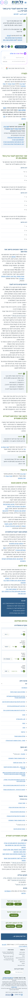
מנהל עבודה (8, 476)
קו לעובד (23, 732)
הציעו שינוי (14, 915)
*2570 (6, 646)
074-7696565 (7, 659)
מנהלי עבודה (11, 84)
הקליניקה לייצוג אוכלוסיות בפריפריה (16, 706)
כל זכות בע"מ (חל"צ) (8, 977)
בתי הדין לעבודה (21, 824)
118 (6, 634)
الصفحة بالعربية (23, 14)
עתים (24, 727)
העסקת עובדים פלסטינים (16, 543)
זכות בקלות (17, 754)
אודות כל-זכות (22, 952)
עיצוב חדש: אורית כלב (9, 958)
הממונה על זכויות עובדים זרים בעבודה (16, 816)
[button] (25, 2)
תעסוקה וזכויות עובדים (18, 611)
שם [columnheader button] (26, 684)
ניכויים (14, 257)
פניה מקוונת (14, 671)
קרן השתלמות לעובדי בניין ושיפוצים (15, 608)
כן (18, 904)
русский (16, 14)
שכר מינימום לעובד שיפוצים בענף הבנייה (13, 142)
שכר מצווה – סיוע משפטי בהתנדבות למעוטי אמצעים (14, 767)
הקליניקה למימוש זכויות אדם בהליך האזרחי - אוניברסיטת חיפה (14, 780)
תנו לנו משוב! (22, 961)
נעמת (23, 723)
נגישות (23, 956)
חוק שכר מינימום (21, 884)
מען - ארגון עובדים (20, 719)
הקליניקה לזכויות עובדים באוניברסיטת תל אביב (13, 702)
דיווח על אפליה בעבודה (23, 654)
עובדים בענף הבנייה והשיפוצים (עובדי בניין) (13, 603)
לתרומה (23, 963)
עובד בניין (23, 474)
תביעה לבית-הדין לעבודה (12, 526)
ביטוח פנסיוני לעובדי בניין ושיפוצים (15, 606)
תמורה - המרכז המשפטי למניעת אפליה (15, 740)
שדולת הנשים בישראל (19, 736)
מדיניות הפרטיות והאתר (20, 958)
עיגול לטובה (10, 926)
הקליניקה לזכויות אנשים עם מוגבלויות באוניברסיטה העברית (16, 696)
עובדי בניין (22, 84)
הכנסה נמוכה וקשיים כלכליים (17, 613)
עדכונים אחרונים (21, 959)
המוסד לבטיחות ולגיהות (19, 829)
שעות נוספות (20, 276)
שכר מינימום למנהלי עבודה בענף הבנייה (14, 144)
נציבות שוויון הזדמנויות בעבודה (17, 812)
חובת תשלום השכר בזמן (9, 40)
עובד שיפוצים (22, 478)
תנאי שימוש (5, 61)
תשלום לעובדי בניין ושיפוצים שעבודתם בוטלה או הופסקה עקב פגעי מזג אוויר (14, 591)
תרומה (19, 926)
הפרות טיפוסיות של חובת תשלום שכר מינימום (13, 38)
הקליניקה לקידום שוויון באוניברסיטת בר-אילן (14, 710)
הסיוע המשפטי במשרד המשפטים (17, 758)
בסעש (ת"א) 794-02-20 (19, 316)
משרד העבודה (21, 803)
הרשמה (7, 972)
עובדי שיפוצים (9, 129)
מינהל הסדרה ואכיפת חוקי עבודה (17, 807)
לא (10, 904)
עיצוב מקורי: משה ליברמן (9, 956)
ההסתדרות (24, 688)
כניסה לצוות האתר (21, 965)
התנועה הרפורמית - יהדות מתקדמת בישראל (14, 789)
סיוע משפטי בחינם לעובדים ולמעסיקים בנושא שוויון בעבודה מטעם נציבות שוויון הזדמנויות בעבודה (14, 774)
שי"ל (24, 632)
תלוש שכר (5, 511)
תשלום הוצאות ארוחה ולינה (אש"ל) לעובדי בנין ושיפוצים (15, 580)
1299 (6, 671)
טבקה (23, 715)
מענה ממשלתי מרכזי (23, 667)
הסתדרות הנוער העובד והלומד (17, 692)
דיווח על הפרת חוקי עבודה (22, 642)
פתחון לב (23, 754)
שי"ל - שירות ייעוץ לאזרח (19, 762)
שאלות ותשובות (22, 954)
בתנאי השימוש (14, 987)
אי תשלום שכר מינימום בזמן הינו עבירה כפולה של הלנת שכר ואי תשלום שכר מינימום (15, 845)
